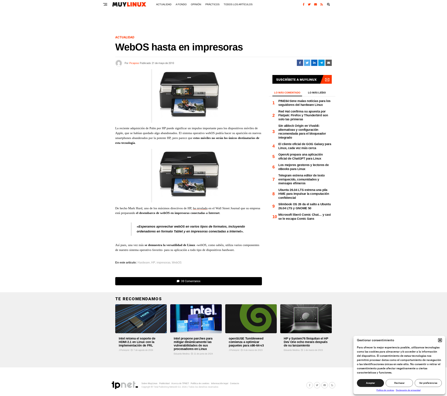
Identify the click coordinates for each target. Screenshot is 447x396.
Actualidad (163, 4)
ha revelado (200, 208)
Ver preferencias (428, 383)
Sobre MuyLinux (149, 383)
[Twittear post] (307, 63)
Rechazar (399, 383)
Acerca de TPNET (180, 383)
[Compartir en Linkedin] (314, 63)
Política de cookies (385, 390)
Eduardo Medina (182, 354)
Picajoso (134, 63)
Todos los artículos (238, 4)
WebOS (177, 262)
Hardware (144, 262)
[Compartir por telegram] (321, 63)
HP (153, 262)
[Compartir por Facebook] (300, 63)
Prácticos (212, 4)
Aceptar (370, 383)
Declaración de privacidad (408, 390)
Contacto (234, 383)
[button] (440, 340)
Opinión (196, 4)
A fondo (181, 4)
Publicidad (164, 383)
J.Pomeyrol (124, 350)
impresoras (163, 262)
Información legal (219, 383)
